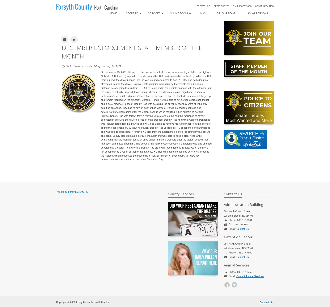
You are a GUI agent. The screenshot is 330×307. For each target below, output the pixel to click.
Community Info (264, 5)
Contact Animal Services (250, 276)
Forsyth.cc (203, 5)
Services (154, 13)
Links (202, 13)
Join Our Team (225, 13)
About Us (132, 13)
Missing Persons (256, 13)
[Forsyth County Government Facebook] (227, 285)
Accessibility (267, 302)
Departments (221, 5)
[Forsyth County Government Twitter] (234, 285)
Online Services (242, 5)
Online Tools (179, 13)
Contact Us (242, 229)
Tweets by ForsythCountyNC (72, 191)
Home (113, 13)
